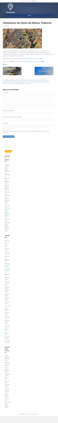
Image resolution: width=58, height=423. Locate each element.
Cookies (29, 414)
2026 (6, 242)
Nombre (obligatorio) (8, 110)
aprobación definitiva (41, 80)
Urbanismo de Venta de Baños (16, 83)
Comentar (5, 92)
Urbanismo (39, 81)
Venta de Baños (14, 51)
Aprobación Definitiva (15, 80)
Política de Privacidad (24, 414)
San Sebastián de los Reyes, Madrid (7, 404)
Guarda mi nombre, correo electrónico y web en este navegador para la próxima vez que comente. (26, 132)
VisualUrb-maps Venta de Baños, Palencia (31, 58)
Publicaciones (25, 80)
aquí (43, 61)
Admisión (7, 248)
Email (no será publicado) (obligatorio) (13, 117)
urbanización (27, 83)
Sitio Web (5, 123)
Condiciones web (35, 414)
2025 (6, 240)
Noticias (7, 313)
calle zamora (24, 81)
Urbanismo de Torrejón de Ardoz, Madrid (7, 362)
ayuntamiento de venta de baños (11, 81)
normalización (31, 81)
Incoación (7, 302)
